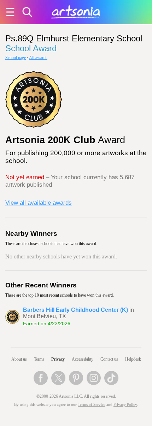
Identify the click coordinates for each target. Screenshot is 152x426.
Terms (39, 359)
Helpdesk (133, 359)
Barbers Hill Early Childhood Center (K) (75, 310)
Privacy (58, 359)
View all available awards (38, 202)
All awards (38, 57)
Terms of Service (91, 405)
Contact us (109, 359)
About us (19, 359)
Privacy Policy (125, 405)
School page (15, 57)
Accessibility (82, 359)
